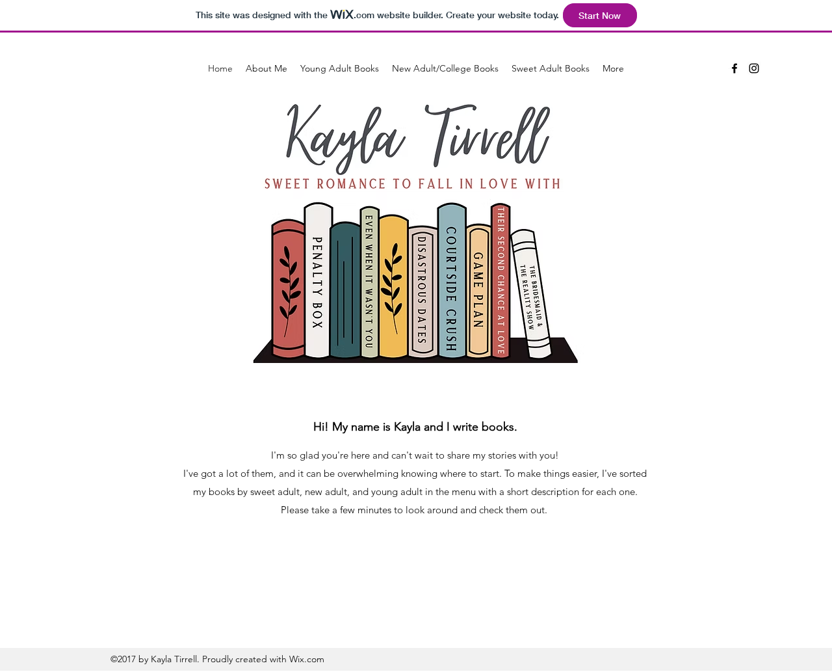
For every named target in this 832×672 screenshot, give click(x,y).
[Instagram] (754, 68)
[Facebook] (734, 68)
